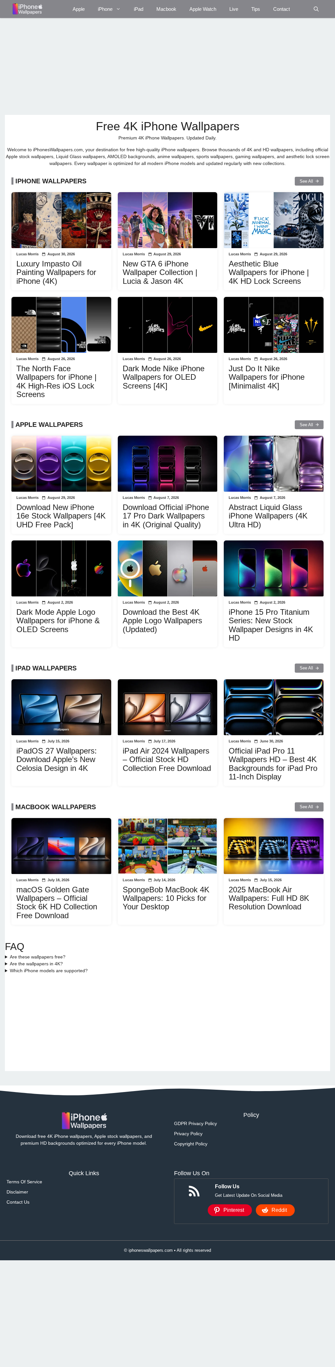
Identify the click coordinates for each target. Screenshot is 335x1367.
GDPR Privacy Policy (195, 1123)
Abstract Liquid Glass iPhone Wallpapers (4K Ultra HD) (268, 516)
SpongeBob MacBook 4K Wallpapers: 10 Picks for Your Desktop (166, 898)
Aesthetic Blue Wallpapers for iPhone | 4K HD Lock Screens (269, 272)
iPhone (105, 9)
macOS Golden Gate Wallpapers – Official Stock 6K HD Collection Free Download (56, 902)
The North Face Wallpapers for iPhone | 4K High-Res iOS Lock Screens (56, 381)
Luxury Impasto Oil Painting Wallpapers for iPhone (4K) (56, 272)
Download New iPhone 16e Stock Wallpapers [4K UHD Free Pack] (61, 516)
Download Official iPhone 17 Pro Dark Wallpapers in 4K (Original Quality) (166, 516)
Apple (79, 9)
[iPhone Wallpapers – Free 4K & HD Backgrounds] (27, 9)
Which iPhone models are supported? (49, 970)
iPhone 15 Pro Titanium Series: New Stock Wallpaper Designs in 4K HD (271, 625)
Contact (281, 9)
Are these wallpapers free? (37, 956)
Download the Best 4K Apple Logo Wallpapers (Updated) (162, 621)
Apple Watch (202, 9)
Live (233, 9)
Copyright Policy (190, 1143)
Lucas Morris (27, 254)
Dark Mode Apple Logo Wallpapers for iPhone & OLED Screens (58, 621)
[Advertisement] (167, 66)
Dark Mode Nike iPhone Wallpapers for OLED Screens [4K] (163, 377)
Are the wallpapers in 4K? (36, 963)
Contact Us (18, 1202)
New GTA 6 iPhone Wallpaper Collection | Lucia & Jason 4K (160, 272)
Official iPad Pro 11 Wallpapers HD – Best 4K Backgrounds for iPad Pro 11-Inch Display (273, 763)
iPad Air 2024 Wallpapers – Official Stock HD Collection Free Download (167, 759)
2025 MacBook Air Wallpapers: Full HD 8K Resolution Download (269, 898)
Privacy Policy (188, 1133)
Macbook (166, 9)
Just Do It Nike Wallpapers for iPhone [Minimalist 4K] (267, 377)
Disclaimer (17, 1191)
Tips (255, 9)
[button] (316, 9)
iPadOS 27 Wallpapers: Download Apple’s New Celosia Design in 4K (56, 759)
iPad (138, 9)
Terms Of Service (24, 1181)
